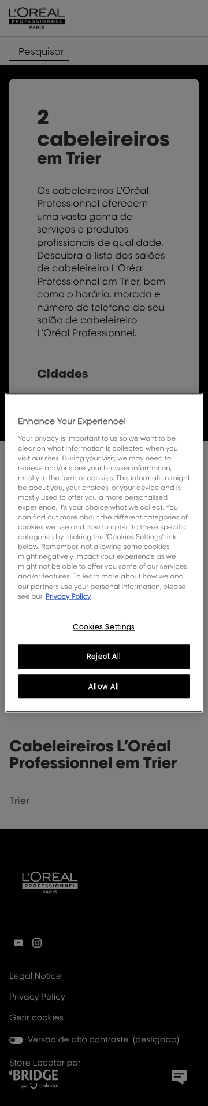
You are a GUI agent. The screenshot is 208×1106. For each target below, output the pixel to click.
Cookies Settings (104, 626)
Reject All (104, 656)
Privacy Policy (68, 596)
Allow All (104, 686)
